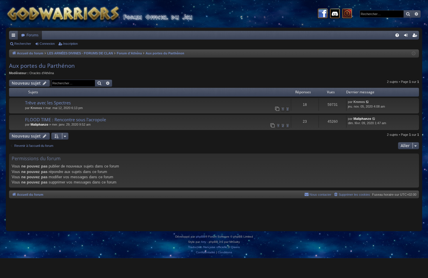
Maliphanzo (39, 124)
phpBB (200, 236)
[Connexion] (347, 14)
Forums (32, 35)
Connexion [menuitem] (407, 36)
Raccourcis (14, 36)
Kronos (36, 108)
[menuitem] (397, 35)
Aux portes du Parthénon (42, 66)
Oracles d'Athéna (41, 73)
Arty (203, 241)
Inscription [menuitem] (416, 36)
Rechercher (22, 43)
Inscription (70, 43)
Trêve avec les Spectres (48, 103)
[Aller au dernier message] (367, 102)
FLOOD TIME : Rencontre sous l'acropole (65, 119)
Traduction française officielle (207, 247)
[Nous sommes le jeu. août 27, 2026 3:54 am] (413, 53)
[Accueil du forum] (110, 14)
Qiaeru (235, 247)
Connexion (47, 43)
